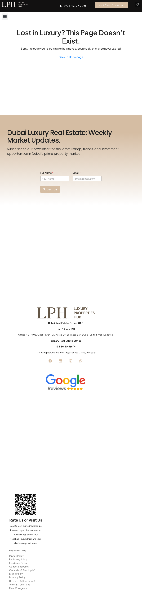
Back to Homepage (71, 57)
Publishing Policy (18, 559)
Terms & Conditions (19, 584)
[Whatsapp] (80, 360)
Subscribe (50, 189)
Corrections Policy (19, 566)
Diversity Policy (17, 577)
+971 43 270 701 (65, 328)
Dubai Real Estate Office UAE (65, 322)
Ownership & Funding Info (22, 570)
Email (77, 172)
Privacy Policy (16, 556)
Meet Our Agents (18, 588)
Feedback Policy (18, 563)
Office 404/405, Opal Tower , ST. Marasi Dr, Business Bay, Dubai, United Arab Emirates (65, 334)
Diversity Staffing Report (22, 581)
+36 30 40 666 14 (65, 346)
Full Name (46, 172)
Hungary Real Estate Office (66, 340)
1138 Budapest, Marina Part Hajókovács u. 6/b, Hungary (65, 352)
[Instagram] (70, 360)
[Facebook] (50, 360)
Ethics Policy (16, 573)
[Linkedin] (60, 360)
